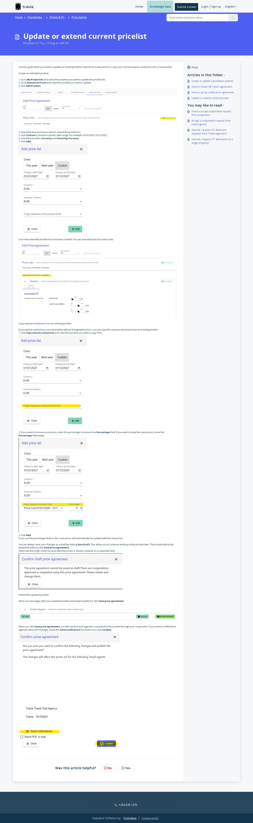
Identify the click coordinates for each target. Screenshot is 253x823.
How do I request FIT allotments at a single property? (212, 141)
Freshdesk (130, 818)
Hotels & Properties (62, 17)
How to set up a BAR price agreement (213, 92)
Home (139, 6)
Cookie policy (150, 818)
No (110, 768)
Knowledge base (160, 6)
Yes (127, 768)
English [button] (230, 6)
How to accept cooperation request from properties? (211, 113)
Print (195, 67)
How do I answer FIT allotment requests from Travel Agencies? (209, 131)
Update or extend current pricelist (210, 98)
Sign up (216, 6)
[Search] (233, 17)
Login (204, 6)
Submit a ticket (186, 7)
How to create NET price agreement (212, 86)
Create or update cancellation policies (212, 81)
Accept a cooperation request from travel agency (211, 122)
